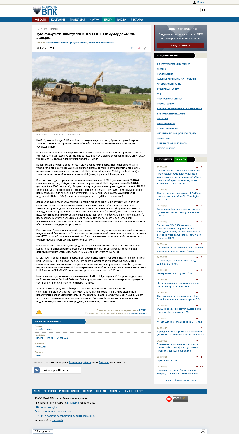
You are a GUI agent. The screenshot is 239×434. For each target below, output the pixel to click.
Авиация (161, 69)
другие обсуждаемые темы (180, 380)
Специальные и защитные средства (176, 133)
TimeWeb (57, 420)
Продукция (77, 19)
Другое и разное (166, 148)
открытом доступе (137, 313)
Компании (58, 19)
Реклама (137, 19)
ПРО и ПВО (162, 119)
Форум (94, 19)
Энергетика (163, 138)
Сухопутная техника (168, 89)
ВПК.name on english (46, 407)
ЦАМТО (54, 29)
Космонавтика (165, 74)
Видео (121, 19)
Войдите (104, 362)
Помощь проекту (133, 391)
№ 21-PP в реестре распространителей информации (65, 416)
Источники (50, 391)
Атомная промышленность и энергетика (179, 109)
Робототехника (165, 104)
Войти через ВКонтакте (57, 370)
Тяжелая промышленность (172, 143)
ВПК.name (73, 402)
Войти (200, 2)
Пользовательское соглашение (53, 411)
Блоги (108, 19)
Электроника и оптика (169, 99)
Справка (87, 391)
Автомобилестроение (169, 84)
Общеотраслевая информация (173, 64)
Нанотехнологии (166, 123)
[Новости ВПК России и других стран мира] (45, 13)
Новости (40, 19)
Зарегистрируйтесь (80, 362)
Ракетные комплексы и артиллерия (176, 79)
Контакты (115, 391)
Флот (160, 94)
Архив (37, 391)
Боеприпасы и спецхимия (171, 114)
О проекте (101, 391)
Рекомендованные (69, 391)
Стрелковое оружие (167, 128)
